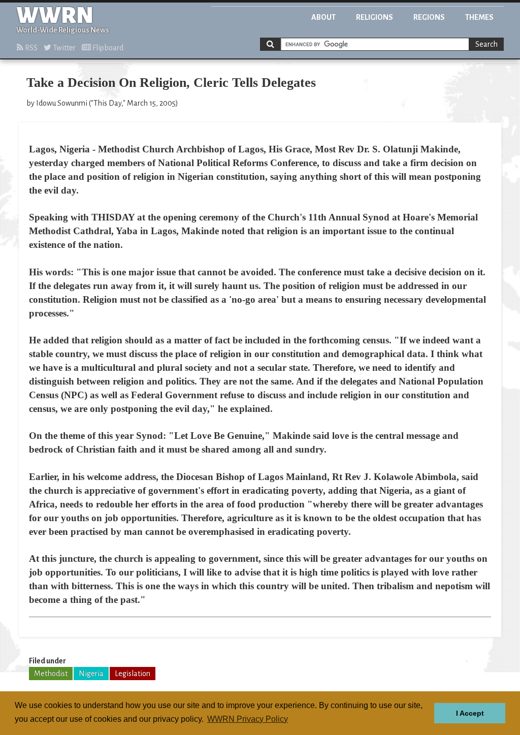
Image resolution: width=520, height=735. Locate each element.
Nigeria (91, 673)
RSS (30, 48)
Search (486, 44)
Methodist (51, 673)
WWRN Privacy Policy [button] (247, 719)
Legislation (132, 673)
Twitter (63, 48)
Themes (479, 17)
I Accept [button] (470, 713)
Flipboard (107, 48)
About (323, 17)
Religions (374, 17)
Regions (429, 17)
